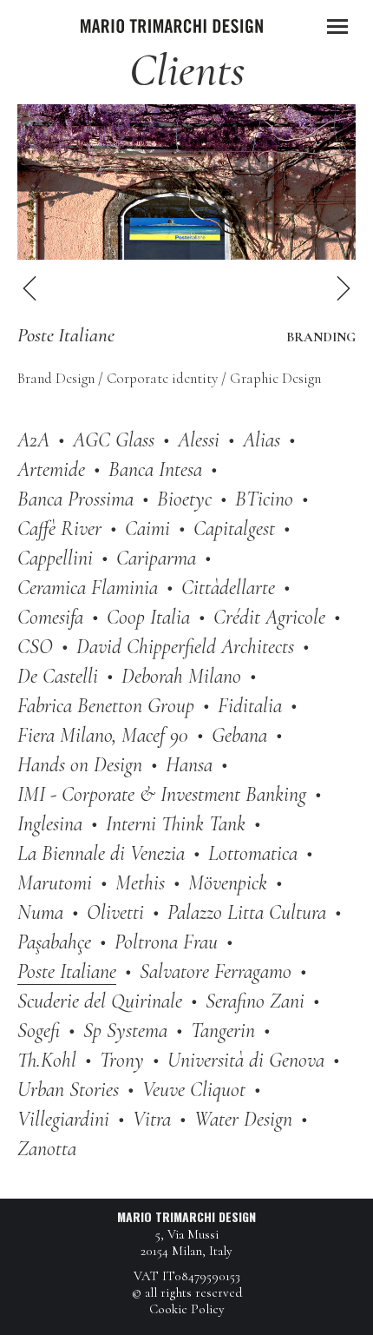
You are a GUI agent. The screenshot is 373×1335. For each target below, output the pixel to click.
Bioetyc (184, 499)
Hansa (189, 764)
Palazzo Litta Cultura (246, 912)
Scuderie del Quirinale (99, 1001)
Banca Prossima (75, 499)
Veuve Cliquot (193, 1089)
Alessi (198, 440)
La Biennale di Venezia (101, 853)
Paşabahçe (54, 942)
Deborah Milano (181, 676)
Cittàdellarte (228, 587)
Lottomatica (253, 853)
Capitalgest (234, 528)
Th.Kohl (46, 1060)
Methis (140, 883)
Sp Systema (125, 1030)
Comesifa (50, 617)
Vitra (152, 1119)
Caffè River (59, 528)
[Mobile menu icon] (337, 26)
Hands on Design (79, 764)
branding (321, 337)
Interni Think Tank (175, 823)
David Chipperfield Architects (185, 646)
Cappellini (55, 558)
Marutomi (54, 883)
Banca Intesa (155, 469)
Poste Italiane (66, 971)
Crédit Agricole (269, 617)
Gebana (239, 735)
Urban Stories (68, 1089)
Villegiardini (63, 1119)
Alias (261, 440)
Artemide (51, 469)
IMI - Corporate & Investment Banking (161, 794)
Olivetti (115, 912)
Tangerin (223, 1030)
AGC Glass (113, 440)
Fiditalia (250, 705)
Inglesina (49, 823)
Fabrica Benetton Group (105, 705)
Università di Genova (245, 1060)
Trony (122, 1060)
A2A (33, 440)
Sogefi (38, 1030)
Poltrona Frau (166, 942)
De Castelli (57, 676)
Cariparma (156, 558)
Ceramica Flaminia (87, 587)
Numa (40, 912)
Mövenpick (227, 883)
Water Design (243, 1119)
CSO (35, 646)
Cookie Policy (187, 1309)
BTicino (264, 499)
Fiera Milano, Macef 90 (102, 735)
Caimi (147, 528)
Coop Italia (148, 617)
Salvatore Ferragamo (215, 971)
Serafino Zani (255, 1001)
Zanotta (46, 1148)
